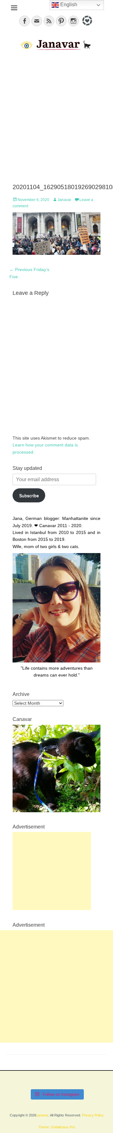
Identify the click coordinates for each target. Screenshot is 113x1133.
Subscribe (29, 495)
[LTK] (86, 26)
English (68, 4)
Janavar (64, 200)
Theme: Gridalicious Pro (56, 1127)
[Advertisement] (56, 117)
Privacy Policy (93, 1115)
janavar (42, 1115)
